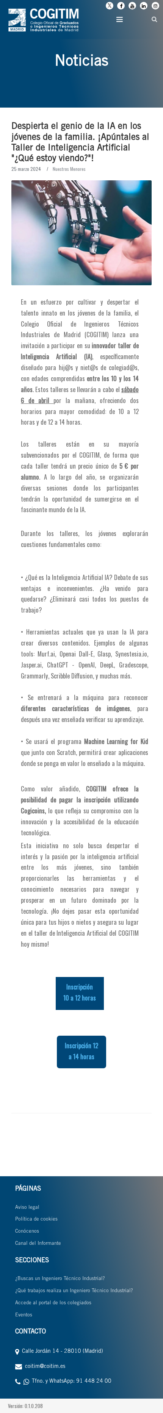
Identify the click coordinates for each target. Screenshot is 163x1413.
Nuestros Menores (69, 168)
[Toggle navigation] (119, 19)
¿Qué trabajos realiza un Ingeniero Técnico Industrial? (74, 1291)
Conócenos (27, 1231)
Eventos (23, 1315)
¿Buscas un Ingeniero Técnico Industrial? (60, 1279)
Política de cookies (36, 1219)
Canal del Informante (38, 1243)
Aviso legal (27, 1207)
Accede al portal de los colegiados (53, 1303)
